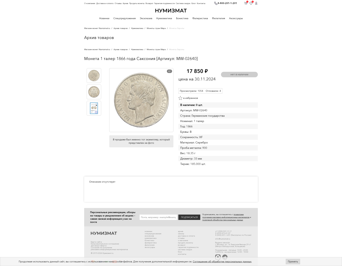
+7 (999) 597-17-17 (223, 231)
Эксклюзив (146, 18)
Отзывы (118, 3)
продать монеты (185, 242)
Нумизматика (164, 18)
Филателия (218, 18)
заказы (181, 233)
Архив (125, 3)
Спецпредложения (124, 18)
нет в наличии (239, 74)
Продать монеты (136, 3)
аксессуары (150, 247)
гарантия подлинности (188, 247)
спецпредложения (153, 233)
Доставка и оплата (104, 3)
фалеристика (151, 242)
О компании (89, 3)
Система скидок (183, 3)
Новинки (104, 18)
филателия (149, 245)
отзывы (181, 238)
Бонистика (182, 18)
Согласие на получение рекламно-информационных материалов (109, 248)
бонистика (149, 240)
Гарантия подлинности (164, 3)
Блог (194, 3)
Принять (293, 261)
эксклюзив (149, 236)
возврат (181, 245)
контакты (182, 254)
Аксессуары (236, 18)
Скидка (90, 64)
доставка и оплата (186, 236)
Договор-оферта (98, 245)
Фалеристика (200, 18)
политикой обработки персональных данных (222, 220)
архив (180, 231)
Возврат (149, 3)
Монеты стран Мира (156, 28)
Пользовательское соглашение (105, 244)
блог (180, 252)
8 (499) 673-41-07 (222, 233)
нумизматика (150, 238)
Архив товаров (121, 28)
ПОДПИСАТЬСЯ (189, 217)
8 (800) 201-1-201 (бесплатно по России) (233, 235)
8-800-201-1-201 (227, 3)
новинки (148, 231)
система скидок (185, 249)
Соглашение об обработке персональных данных (222, 261)
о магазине (183, 240)
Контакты (201, 3)
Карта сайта (96, 242)
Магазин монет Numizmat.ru (97, 28)
